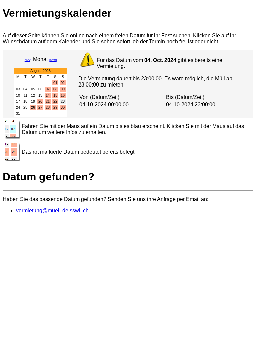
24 (18, 107)
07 (48, 89)
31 (18, 113)
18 (25, 101)
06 (40, 89)
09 (63, 89)
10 (18, 95)
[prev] (28, 60)
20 (40, 101)
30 (63, 107)
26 (33, 107)
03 (18, 89)
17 (18, 101)
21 (48, 101)
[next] (53, 60)
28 (48, 107)
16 (63, 95)
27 (40, 107)
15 (55, 95)
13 (40, 95)
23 (63, 101)
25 (25, 107)
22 (55, 101)
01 (55, 83)
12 (33, 95)
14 (48, 95)
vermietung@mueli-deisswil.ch (52, 210)
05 (33, 89)
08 (55, 89)
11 (25, 95)
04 (25, 89)
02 (63, 83)
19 (33, 101)
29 (55, 107)
